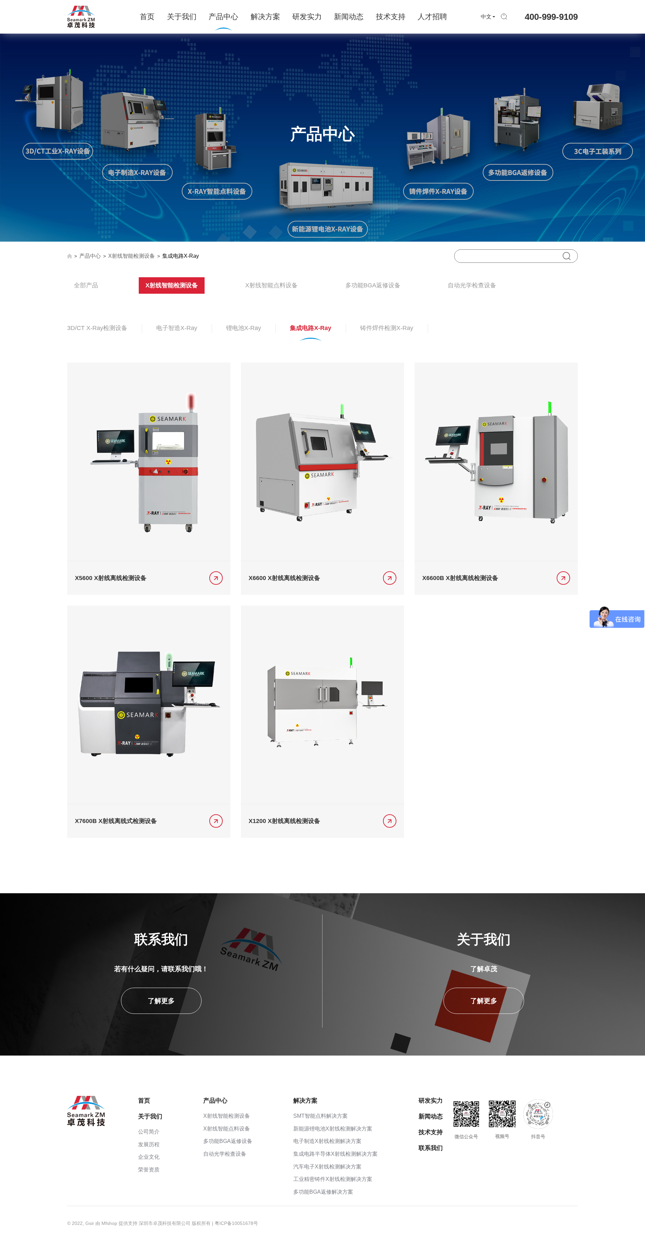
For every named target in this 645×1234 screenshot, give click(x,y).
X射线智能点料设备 (271, 285)
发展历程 (149, 1144)
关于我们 (182, 16)
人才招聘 (432, 16)
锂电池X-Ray (243, 328)
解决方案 (265, 16)
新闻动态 (348, 16)
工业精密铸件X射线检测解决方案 (332, 1179)
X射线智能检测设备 (131, 256)
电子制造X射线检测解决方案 (327, 1141)
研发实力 (307, 16)
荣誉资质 (149, 1170)
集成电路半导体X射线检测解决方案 (335, 1154)
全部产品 (86, 285)
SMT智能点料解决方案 (320, 1116)
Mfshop (109, 1223)
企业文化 (149, 1157)
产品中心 (223, 16)
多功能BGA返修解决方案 (323, 1192)
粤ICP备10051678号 (236, 1223)
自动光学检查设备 (472, 285)
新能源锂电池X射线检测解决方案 (332, 1129)
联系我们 (431, 1148)
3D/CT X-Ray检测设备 (97, 328)
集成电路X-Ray (180, 256)
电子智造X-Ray (176, 328)
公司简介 (149, 1132)
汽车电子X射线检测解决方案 (327, 1166)
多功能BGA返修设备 (372, 285)
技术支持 (390, 16)
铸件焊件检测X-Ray (386, 328)
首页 (147, 16)
